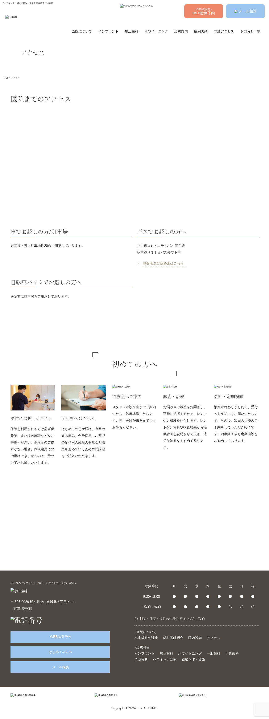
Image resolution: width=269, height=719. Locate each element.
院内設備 (195, 638)
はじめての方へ (60, 652)
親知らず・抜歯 (193, 659)
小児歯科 (232, 653)
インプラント (108, 31)
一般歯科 (213, 653)
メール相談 (247, 11)
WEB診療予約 (204, 11)
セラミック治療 (165, 659)
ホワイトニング (156, 31)
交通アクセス (224, 31)
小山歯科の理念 (146, 638)
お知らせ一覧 (250, 31)
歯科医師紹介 (173, 638)
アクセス (213, 638)
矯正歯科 (131, 31)
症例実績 (201, 31)
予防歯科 (141, 659)
